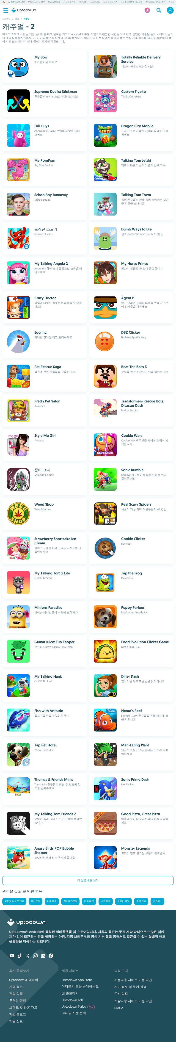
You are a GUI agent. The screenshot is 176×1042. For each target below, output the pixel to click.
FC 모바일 (83, 2)
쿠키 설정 (121, 994)
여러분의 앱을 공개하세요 (80, 986)
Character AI (54, 2)
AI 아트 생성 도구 (111, 2)
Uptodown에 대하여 (23, 980)
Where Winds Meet (16, 2)
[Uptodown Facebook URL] (51, 956)
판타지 (171, 2)
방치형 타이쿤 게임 (14, 901)
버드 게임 (105, 901)
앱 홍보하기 (70, 993)
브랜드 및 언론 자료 (23, 1007)
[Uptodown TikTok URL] (19, 956)
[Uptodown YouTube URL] (12, 956)
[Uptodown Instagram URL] (35, 956)
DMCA (118, 1008)
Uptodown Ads (72, 1000)
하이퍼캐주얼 (70, 901)
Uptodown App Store (77, 980)
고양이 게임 (123, 901)
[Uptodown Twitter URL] (27, 956)
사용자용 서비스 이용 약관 (133, 980)
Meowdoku (95, 2)
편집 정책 (16, 994)
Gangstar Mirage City (155, 2)
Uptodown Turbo (77, 1006)
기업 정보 (16, 987)
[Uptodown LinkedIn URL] (43, 956)
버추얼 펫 (89, 901)
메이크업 (35, 901)
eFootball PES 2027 (36, 2)
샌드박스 (157, 901)
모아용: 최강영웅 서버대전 (131, 2)
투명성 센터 (17, 1000)
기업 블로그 (17, 1014)
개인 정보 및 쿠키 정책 (130, 987)
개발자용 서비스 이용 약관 (133, 1001)
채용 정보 (16, 1021)
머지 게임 (52, 901)
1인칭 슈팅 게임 (69, 2)
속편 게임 (141, 901)
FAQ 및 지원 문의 (74, 1013)
